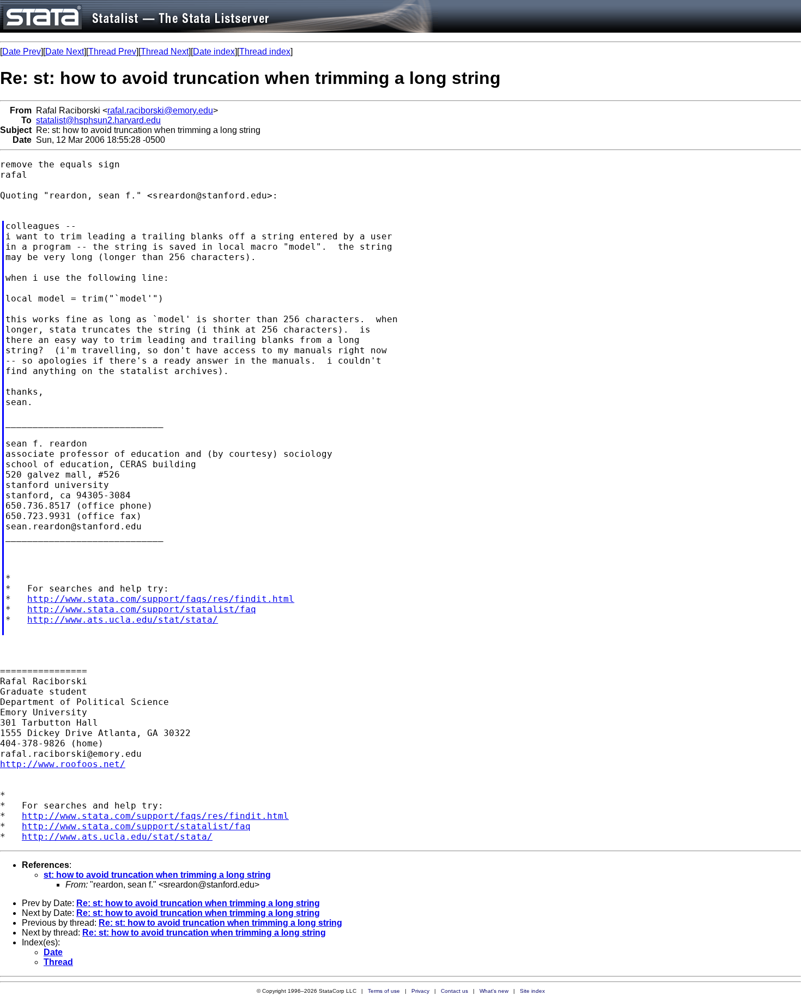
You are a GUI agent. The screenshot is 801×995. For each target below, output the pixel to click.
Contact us (454, 991)
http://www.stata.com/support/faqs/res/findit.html (160, 599)
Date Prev (21, 51)
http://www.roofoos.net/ (62, 764)
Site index (532, 991)
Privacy (420, 991)
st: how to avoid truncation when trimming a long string (157, 874)
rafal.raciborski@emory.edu (160, 110)
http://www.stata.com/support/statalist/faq (141, 609)
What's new (494, 991)
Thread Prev (112, 51)
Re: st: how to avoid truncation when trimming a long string (198, 903)
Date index (214, 51)
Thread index (264, 51)
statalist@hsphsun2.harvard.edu (98, 120)
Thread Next (165, 51)
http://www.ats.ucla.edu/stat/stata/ (122, 619)
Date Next (64, 51)
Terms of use (384, 991)
